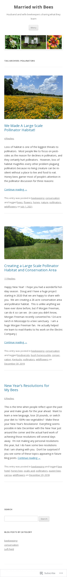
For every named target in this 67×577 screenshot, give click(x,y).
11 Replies (9, 278)
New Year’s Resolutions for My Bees (26, 387)
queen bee (55, 470)
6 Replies (9, 398)
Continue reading (15, 189)
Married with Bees (33, 7)
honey (36, 202)
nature (44, 202)
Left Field (9, 549)
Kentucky (17, 359)
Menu (33, 27)
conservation (52, 198)
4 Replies (9, 138)
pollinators (55, 202)
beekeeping (37, 198)
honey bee (17, 470)
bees (20, 202)
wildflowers (10, 206)
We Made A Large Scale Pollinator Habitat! (23, 127)
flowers (28, 202)
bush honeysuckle (41, 355)
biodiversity (23, 355)
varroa (8, 475)
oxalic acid (29, 470)
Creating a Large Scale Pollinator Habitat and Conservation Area (31, 267)
